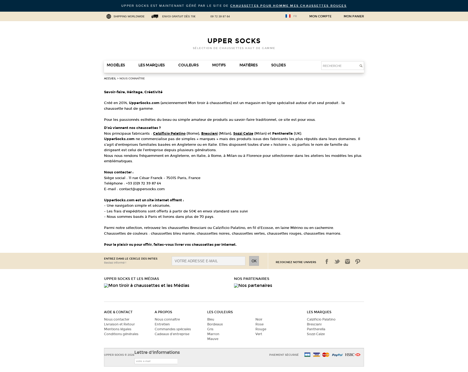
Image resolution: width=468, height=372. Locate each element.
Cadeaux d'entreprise (172, 334)
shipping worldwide (129, 16)
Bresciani (314, 324)
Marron (213, 334)
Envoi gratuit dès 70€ (179, 16)
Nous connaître (132, 78)
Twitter (337, 261)
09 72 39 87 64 (220, 16)
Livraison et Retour (119, 324)
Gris (210, 329)
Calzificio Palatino (321, 319)
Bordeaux (215, 324)
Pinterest (358, 261)
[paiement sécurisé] (316, 355)
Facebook (327, 261)
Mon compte (320, 16)
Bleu (210, 319)
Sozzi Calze (316, 334)
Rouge (260, 329)
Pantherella (316, 329)
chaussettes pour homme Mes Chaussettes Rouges (288, 6)
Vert (258, 334)
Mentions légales (117, 329)
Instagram (347, 261)
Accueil (110, 78)
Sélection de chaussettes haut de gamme (234, 48)
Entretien (162, 324)
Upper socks (234, 41)
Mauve (212, 339)
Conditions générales (121, 334)
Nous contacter (116, 319)
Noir (258, 319)
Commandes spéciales (173, 329)
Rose (259, 324)
